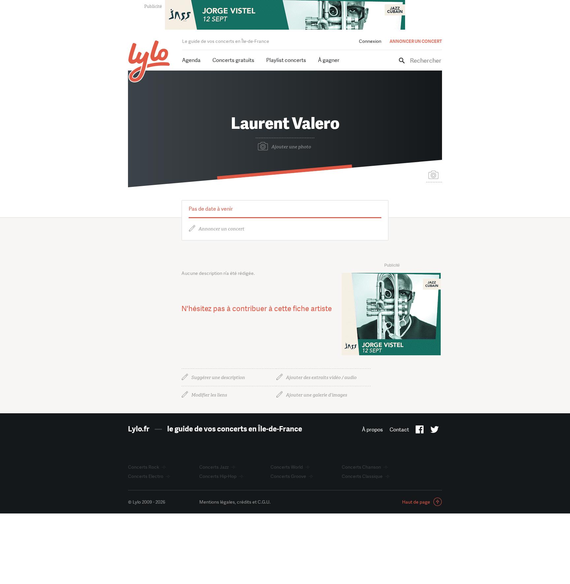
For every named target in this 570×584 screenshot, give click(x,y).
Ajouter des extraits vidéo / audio (321, 377)
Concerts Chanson (361, 467)
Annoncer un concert (221, 229)
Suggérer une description (218, 377)
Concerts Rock (143, 467)
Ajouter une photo (291, 147)
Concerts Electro (145, 476)
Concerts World (286, 467)
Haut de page (416, 502)
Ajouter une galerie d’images (316, 395)
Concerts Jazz (214, 467)
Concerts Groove (288, 476)
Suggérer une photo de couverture (434, 174)
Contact (399, 429)
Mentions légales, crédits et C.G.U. (234, 502)
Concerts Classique (362, 476)
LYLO (149, 61)
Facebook (420, 430)
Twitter (434, 430)
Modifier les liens (209, 395)
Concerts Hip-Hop (218, 476)
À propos (372, 429)
